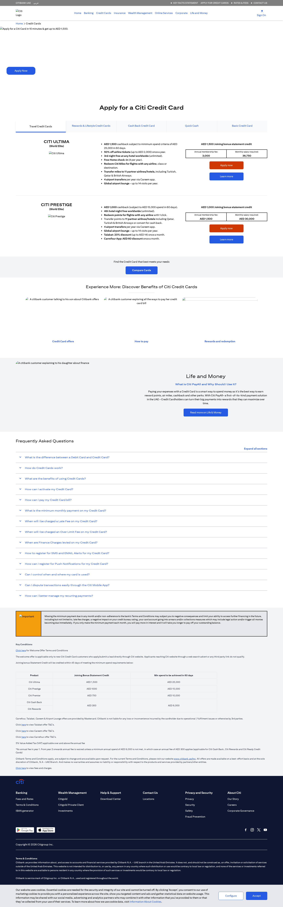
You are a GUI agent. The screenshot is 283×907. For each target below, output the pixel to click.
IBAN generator (25, 810)
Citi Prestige (56, 204)
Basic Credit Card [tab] (242, 125)
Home (77, 13)
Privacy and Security (199, 792)
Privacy (189, 799)
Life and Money (199, 13)
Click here (21, 650)
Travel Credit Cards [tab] (40, 126)
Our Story (233, 799)
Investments (65, 810)
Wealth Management (140, 13)
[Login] (262, 11)
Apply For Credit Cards (215, 3)
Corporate (181, 13)
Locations (148, 799)
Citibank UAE (23, 3)
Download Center (110, 799)
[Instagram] (252, 830)
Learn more (221, 176)
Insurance (119, 13)
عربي (36, 3)
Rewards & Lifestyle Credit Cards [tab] (91, 125)
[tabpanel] (141, 192)
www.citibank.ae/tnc (185, 758)
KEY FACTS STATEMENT (185, 3)
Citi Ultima (56, 141)
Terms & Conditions (27, 804)
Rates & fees (241, 3)
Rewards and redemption (220, 341)
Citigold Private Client (71, 804)
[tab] (89, 13)
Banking (89, 13)
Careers (232, 804)
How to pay (141, 341)
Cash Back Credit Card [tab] (141, 125)
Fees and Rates (24, 799)
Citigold (62, 799)
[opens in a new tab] (56, 153)
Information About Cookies (145, 901)
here (23, 724)
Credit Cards (103, 13)
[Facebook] (246, 830)
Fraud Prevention (195, 816)
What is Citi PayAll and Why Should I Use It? (205, 384)
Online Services (164, 13)
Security (190, 804)
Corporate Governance (240, 810)
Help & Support (110, 792)
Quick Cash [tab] (191, 125)
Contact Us (260, 3)
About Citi (234, 792)
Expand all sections (255, 448)
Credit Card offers (63, 341)
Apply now (221, 165)
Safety (189, 810)
